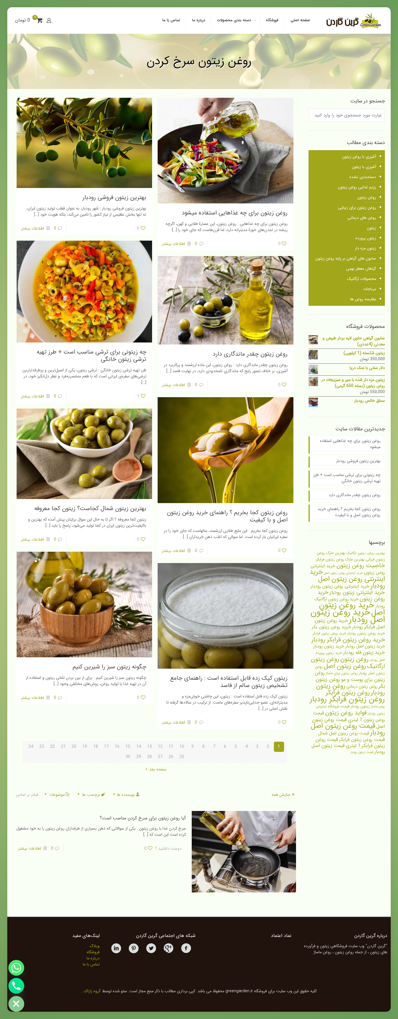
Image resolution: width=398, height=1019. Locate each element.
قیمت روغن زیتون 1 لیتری (349, 716)
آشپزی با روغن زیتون (359, 156)
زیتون (371, 228)
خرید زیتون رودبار (328, 646)
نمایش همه (281, 794)
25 (181, 757)
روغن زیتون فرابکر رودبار (347, 699)
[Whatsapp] (16, 968)
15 (128, 746)
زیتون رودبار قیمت (355, 706)
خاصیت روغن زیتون (361, 565)
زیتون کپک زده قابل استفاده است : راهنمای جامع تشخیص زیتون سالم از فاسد (229, 682)
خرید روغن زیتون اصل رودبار (348, 616)
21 (63, 746)
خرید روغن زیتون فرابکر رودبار (348, 640)
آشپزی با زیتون (364, 167)
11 (171, 746)
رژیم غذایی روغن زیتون (357, 187)
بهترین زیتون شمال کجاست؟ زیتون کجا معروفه (90, 508)
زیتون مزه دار (365, 248)
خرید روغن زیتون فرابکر (329, 633)
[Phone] (16, 986)
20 (74, 746)
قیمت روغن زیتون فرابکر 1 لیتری (350, 743)
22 (52, 746)
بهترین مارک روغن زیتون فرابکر (340, 559)
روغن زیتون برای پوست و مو (350, 676)
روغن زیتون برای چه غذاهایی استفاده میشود (235, 212)
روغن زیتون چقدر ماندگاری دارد (250, 353)
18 (95, 746)
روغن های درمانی (362, 217)
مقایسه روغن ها (363, 299)
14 (138, 746)
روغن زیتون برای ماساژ (342, 673)
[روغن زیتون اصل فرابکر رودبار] (353, 20)
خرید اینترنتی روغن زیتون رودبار (340, 586)
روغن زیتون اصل (345, 666)
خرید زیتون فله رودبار (364, 652)
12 (160, 746)
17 (106, 746)
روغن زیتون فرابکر (348, 692)
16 (117, 746)
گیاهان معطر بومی (361, 268)
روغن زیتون (366, 197)
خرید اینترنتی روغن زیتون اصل (343, 573)
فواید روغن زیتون (346, 712)
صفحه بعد (157, 769)
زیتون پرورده (365, 238)
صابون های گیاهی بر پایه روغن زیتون (345, 258)
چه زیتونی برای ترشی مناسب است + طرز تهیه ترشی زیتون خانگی (91, 355)
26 (171, 757)
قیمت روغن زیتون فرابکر (362, 739)
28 (149, 757)
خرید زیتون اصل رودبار (365, 646)
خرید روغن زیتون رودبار (366, 633)
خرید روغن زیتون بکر (331, 627)
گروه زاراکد (92, 991)
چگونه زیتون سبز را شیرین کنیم (109, 666)
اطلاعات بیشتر (173, 244)
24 (31, 746)
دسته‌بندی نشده (362, 177)
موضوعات (57, 794)
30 (128, 757)
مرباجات (369, 289)
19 (84, 746)
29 (138, 757)
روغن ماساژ (378, 706)
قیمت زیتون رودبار (361, 752)
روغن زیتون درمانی (362, 686)
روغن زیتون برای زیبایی (357, 207)
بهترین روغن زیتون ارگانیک (365, 553)
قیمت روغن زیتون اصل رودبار (348, 729)
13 (149, 746)
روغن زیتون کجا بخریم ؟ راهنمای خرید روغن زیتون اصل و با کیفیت (227, 516)
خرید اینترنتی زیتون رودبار (357, 592)
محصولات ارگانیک (361, 279)
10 (181, 746)
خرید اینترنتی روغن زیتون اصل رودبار (347, 579)
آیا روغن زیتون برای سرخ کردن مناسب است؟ (143, 818)
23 (41, 746)
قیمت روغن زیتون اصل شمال (343, 733)
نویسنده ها (126, 794)
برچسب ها (91, 794)
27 (160, 757)
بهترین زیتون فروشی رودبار (114, 197)
